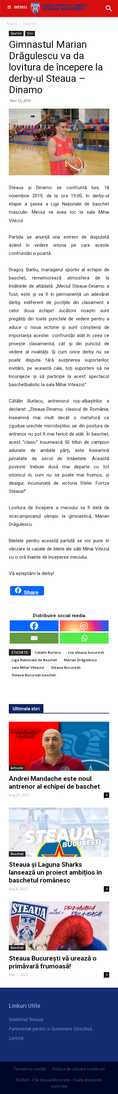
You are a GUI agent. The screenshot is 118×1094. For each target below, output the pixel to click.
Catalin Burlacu (48, 652)
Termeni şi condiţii (30, 1069)
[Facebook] (34, 625)
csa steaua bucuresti (86, 652)
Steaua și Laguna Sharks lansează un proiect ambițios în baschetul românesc (55, 872)
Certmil (16, 1038)
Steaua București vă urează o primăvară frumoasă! (53, 962)
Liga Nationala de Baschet (34, 659)
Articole (17, 768)
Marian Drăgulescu (80, 659)
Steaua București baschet (34, 675)
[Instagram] (84, 625)
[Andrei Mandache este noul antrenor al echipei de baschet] (59, 746)
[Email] (34, 638)
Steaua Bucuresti (66, 667)
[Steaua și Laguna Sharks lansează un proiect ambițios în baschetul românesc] (59, 832)
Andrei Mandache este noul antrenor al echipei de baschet (54, 782)
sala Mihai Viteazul (28, 667)
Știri (30, 33)
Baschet (30, 23)
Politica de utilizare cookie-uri (78, 1069)
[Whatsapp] (84, 638)
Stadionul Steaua (26, 1019)
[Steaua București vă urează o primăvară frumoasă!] (59, 925)
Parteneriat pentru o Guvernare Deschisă (50, 1029)
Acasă (11, 23)
